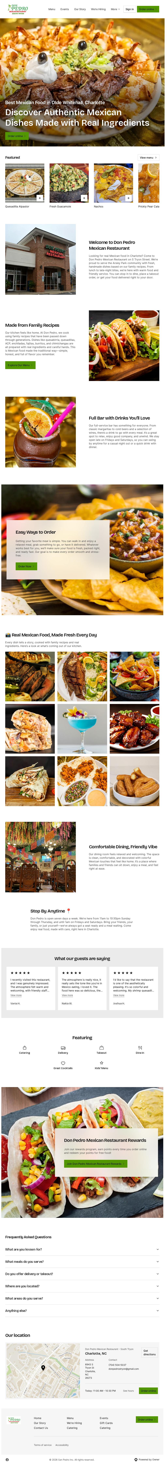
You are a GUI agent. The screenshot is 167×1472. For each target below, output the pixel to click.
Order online (148, 1390)
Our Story (80, 9)
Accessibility (62, 1445)
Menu (51, 9)
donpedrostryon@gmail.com (124, 1368)
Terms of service (43, 1445)
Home (37, 1418)
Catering (72, 1428)
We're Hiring (98, 9)
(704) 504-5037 (117, 1365)
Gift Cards (106, 1423)
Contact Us (41, 1428)
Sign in (130, 9)
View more (16, 995)
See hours (128, 1390)
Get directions (150, 1352)
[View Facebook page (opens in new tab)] (7, 1460)
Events (65, 9)
